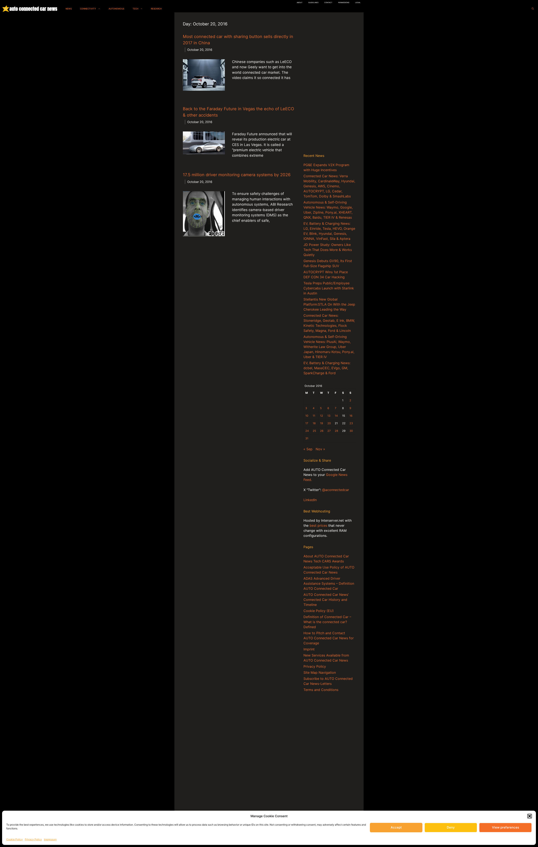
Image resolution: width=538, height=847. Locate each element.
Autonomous (116, 8)
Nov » (320, 449)
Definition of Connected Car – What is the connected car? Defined (327, 622)
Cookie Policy (14, 839)
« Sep (308, 449)
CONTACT (328, 2)
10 (306, 415)
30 (351, 430)
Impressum (50, 839)
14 (336, 415)
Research (156, 8)
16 (350, 415)
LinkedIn (310, 500)
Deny (451, 827)
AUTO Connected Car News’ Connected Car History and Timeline (326, 599)
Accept (396, 827)
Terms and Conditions (320, 690)
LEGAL (358, 2)
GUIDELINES (313, 2)
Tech (135, 8)
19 (321, 423)
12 (321, 415)
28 (336, 430)
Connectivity (88, 8)
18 (314, 423)
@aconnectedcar (335, 490)
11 (314, 415)
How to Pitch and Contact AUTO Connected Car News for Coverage (328, 638)
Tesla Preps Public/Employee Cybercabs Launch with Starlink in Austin (328, 288)
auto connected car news (33, 8)
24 (307, 430)
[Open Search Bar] (532, 8)
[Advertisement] (329, 84)
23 (351, 423)
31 (306, 438)
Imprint (309, 649)
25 (314, 430)
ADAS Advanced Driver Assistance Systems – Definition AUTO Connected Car (328, 583)
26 (321, 430)
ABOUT (299, 2)
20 (329, 423)
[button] (529, 816)
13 (328, 415)
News (69, 8)
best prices (318, 525)
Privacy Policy (33, 839)
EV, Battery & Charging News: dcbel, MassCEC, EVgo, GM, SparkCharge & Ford (326, 368)
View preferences (505, 827)
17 (306, 423)
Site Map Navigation (319, 672)
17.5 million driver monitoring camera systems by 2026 (236, 174)
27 (329, 430)
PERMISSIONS (343, 2)
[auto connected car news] (5, 8)
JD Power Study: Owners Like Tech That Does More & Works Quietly (327, 250)
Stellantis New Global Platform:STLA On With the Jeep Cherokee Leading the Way (329, 304)
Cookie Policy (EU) (318, 611)
